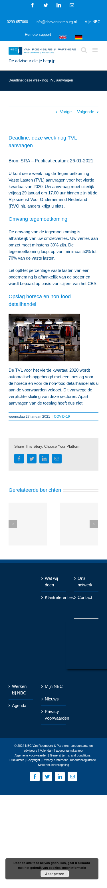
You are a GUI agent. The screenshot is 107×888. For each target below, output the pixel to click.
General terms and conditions (70, 755)
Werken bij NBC (19, 689)
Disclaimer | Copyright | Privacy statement (38, 760)
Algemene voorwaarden (31, 755)
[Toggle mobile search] (84, 50)
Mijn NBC (54, 686)
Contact (85, 597)
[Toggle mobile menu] (95, 50)
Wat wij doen (51, 581)
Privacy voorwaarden (54, 714)
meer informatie (74, 867)
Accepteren (54, 873)
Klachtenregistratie (83, 760)
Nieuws (52, 698)
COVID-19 (62, 417)
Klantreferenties (54, 597)
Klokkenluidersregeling (53, 764)
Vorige (66, 111)
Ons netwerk (85, 581)
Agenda (19, 705)
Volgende (85, 111)
